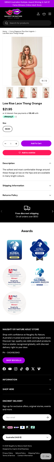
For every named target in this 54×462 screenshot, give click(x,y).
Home (5, 31)
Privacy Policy (8, 453)
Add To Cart (36, 143)
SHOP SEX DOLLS (13, 360)
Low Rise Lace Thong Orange (13, 33)
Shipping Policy (34, 453)
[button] (44, 14)
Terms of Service (9, 455)
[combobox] (27, 23)
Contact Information (25, 455)
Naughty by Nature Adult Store (20, 446)
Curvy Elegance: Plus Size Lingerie (21, 31)
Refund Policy (21, 453)
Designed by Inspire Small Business (16, 449)
